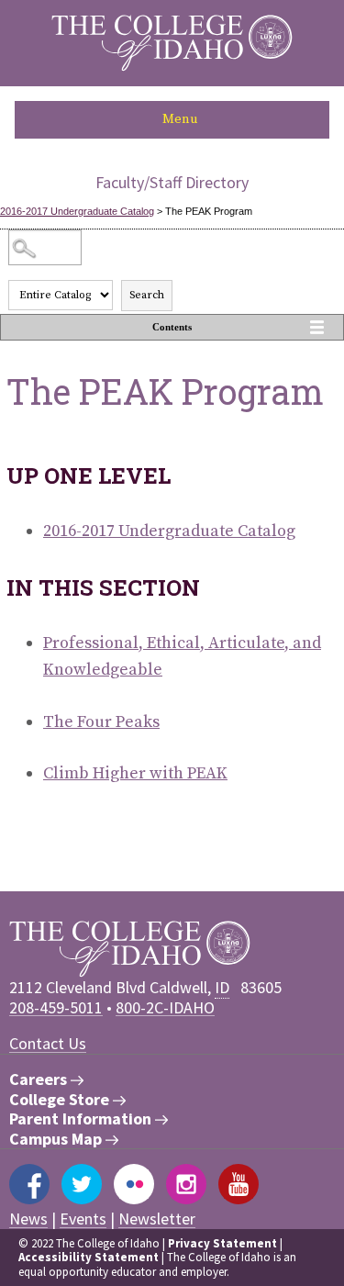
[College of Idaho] (172, 66)
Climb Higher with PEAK (135, 773)
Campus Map (57, 1139)
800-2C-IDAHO (165, 1007)
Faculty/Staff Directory (172, 182)
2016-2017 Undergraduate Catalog (77, 211)
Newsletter (156, 1218)
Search (146, 295)
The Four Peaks (101, 721)
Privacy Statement (222, 1243)
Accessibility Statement (88, 1257)
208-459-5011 (56, 1007)
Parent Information (82, 1119)
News (28, 1218)
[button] (172, 120)
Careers (40, 1079)
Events (83, 1218)
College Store (61, 1100)
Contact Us (47, 1043)
